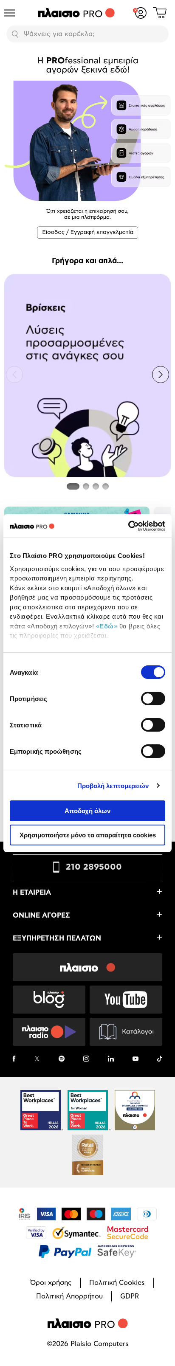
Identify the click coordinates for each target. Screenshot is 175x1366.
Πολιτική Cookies (117, 1282)
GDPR (129, 1296)
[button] (14, 374)
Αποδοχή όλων (87, 810)
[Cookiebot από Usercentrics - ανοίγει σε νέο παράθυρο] (128, 526)
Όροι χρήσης (51, 1282)
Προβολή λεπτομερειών (113, 785)
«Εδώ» (107, 626)
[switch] (153, 698)
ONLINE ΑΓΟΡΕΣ (41, 915)
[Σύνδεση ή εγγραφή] (141, 13)
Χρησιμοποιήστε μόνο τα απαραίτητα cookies (88, 835)
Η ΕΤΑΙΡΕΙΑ (32, 892)
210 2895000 (94, 867)
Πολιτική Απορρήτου (69, 1296)
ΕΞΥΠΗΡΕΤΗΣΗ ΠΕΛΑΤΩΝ (57, 938)
